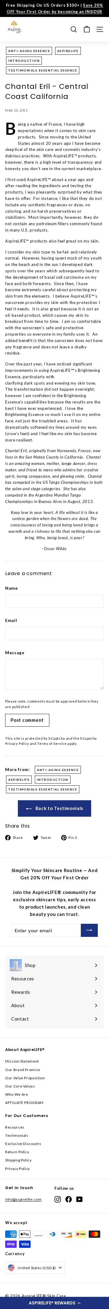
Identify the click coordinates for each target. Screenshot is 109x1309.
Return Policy (17, 1152)
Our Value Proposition (25, 1078)
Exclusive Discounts (23, 1143)
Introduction (24, 60)
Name (11, 588)
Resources (15, 1127)
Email (11, 620)
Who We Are (16, 1094)
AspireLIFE (68, 51)
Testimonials (16, 1135)
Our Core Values (20, 1086)
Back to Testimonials (58, 808)
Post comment (27, 720)
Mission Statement (22, 1061)
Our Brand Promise (22, 1069)
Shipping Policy (18, 1160)
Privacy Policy (17, 743)
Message (15, 652)
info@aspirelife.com (23, 1199)
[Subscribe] (89, 930)
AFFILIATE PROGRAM (24, 1102)
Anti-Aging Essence (29, 51)
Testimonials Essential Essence (42, 70)
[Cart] (87, 29)
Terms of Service (52, 743)
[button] (54, 1303)
